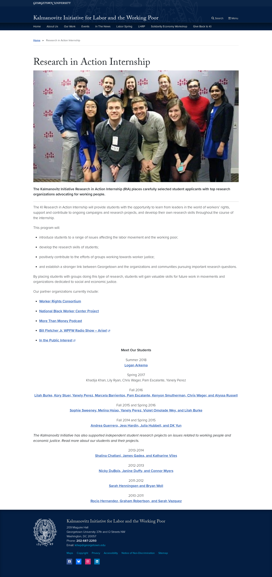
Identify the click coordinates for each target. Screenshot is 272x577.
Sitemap (163, 553)
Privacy (96, 553)
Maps (70, 553)
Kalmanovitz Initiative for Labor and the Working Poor (95, 18)
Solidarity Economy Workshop (169, 26)
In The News (102, 26)
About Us (52, 26)
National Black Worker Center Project (69, 311)
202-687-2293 (86, 541)
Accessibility (111, 553)
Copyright (82, 553)
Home (37, 26)
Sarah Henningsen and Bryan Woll (136, 486)
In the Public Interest (55, 340)
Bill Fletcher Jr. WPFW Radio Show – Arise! (73, 330)
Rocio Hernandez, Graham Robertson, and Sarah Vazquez (136, 501)
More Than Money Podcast (60, 321)
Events (85, 26)
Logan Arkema (136, 365)
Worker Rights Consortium (60, 301)
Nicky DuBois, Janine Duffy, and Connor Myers (136, 471)
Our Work (69, 26)
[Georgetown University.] (52, 3)
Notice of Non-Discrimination (138, 553)
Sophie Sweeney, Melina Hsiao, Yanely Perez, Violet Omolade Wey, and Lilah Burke (136, 410)
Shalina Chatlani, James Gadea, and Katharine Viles (136, 456)
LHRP (141, 26)
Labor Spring (124, 26)
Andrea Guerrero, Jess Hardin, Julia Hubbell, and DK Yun (136, 425)
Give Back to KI (202, 26)
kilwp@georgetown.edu (90, 545)
